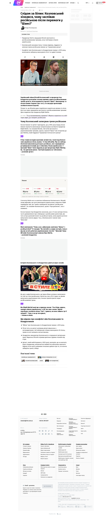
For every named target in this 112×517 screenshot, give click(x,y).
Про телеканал (60, 426)
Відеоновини (26, 452)
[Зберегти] (63, 57)
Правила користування (60, 434)
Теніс (77, 471)
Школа (42, 470)
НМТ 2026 (43, 473)
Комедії (25, 473)
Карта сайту (83, 431)
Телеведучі (59, 428)
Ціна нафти (79, 446)
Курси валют (79, 448)
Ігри (82, 433)
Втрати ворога (44, 458)
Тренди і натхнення (63, 471)
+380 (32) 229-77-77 (66, 496)
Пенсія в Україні (80, 458)
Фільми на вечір (27, 471)
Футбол (78, 469)
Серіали (25, 475)
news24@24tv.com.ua (27, 421)
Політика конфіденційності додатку (73, 427)
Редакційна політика (61, 423)
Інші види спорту (80, 475)
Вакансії (83, 423)
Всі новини (26, 444)
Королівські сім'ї (63, 3)
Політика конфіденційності (73, 419)
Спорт (78, 465)
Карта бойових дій (45, 448)
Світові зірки (53, 3)
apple (70, 506)
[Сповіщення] (93, 3)
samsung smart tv (88, 506)
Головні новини (27, 446)
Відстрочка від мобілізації (64, 456)
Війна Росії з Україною (47, 444)
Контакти (83, 421)
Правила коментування (72, 435)
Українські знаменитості (39, 3)
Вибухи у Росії (44, 456)
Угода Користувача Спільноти (73, 431)
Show (22, 7)
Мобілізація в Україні (64, 444)
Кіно (24, 465)
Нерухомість (62, 465)
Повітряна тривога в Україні (48, 452)
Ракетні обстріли (45, 446)
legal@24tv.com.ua (75, 498)
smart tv (79, 506)
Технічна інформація (86, 418)
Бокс (77, 467)
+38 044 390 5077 (43, 421)
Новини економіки (81, 444)
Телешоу (27, 3)
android (62, 506)
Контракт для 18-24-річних (65, 454)
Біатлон (78, 473)
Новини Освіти (45, 465)
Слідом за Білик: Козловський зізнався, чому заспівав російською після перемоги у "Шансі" (52, 7)
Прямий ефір (26, 450)
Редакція (59, 421)
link (39, 431)
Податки (78, 456)
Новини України (27, 448)
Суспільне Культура (32, 31)
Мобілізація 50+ (62, 450)
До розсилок (47, 486)
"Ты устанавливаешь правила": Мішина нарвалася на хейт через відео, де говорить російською (44, 116)
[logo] (18, 3)
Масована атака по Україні (47, 454)
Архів (82, 428)
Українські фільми (27, 469)
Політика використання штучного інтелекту (73, 423)
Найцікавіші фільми (28, 467)
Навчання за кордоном (46, 477)
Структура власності (85, 426)
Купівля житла (62, 469)
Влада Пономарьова (31, 28)
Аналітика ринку (62, 467)
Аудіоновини (26, 454)
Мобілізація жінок (62, 452)
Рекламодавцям (60, 431)
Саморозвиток (44, 475)
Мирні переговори (45, 450)
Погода (25, 456)
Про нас (58, 418)
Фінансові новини (80, 450)
